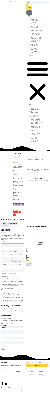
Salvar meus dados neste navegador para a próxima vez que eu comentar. (11, 347)
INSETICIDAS (34, 53)
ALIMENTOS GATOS (35, 26)
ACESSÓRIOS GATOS (36, 24)
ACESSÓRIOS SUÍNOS (36, 38)
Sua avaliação (4, 325)
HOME (30, 16)
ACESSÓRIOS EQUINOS (36, 30)
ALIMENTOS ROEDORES (36, 37)
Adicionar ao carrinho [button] (40, 243)
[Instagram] (6, 383)
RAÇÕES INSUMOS (35, 45)
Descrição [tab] (4, 223)
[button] (37, 80)
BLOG (30, 56)
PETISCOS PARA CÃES (36, 22)
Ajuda (18, 199)
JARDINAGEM (34, 51)
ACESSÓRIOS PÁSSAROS (36, 31)
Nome (2, 336)
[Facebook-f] (2, 383)
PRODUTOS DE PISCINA (36, 52)
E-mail (2, 340)
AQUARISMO (34, 41)
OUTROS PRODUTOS (33, 44)
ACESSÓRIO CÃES (35, 19)
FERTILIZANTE (34, 49)
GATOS (30, 23)
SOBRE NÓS (31, 55)
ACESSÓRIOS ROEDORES (37, 36)
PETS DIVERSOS (32, 29)
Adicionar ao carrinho (18, 204)
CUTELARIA (33, 48)
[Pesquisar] (27, 5)
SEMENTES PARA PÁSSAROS (37, 34)
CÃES (30, 18)
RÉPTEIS (33, 42)
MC (9, 387)
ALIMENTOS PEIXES (35, 40)
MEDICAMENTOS (35, 47)
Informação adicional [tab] (12, 223)
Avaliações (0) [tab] (5, 225)
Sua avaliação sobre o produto (8, 329)
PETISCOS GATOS (35, 27)
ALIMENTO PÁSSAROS (36, 33)
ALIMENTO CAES (35, 20)
